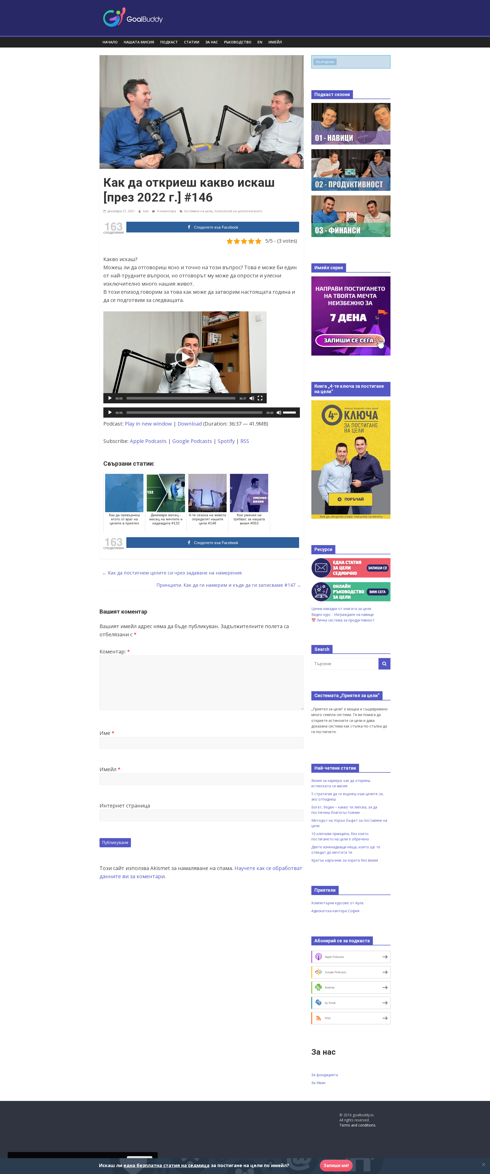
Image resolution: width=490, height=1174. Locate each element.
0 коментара (166, 211)
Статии (191, 42)
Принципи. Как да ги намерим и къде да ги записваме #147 (228, 585)
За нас (211, 42)
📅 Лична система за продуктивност (343, 620)
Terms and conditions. (357, 1125)
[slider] (181, 398)
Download (190, 423)
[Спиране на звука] (251, 398)
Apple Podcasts (148, 441)
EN (260, 42)
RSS (244, 441)
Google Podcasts (192, 441)
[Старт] (110, 398)
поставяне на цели (198, 211)
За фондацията (324, 1074)
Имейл (110, 769)
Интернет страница (125, 805)
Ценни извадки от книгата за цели (341, 608)
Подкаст (169, 42)
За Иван (318, 1082)
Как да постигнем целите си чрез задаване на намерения (172, 573)
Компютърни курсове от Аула (337, 902)
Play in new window (148, 423)
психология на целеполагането (238, 211)
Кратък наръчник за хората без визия (344, 860)
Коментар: (115, 651)
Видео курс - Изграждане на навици (342, 614)
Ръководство (237, 42)
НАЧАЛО (110, 42)
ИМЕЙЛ (275, 42)
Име (107, 733)
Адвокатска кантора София (335, 910)
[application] (185, 357)
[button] (185, 357)
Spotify (226, 441)
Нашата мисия (139, 42)
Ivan (146, 211)
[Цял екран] (260, 398)
